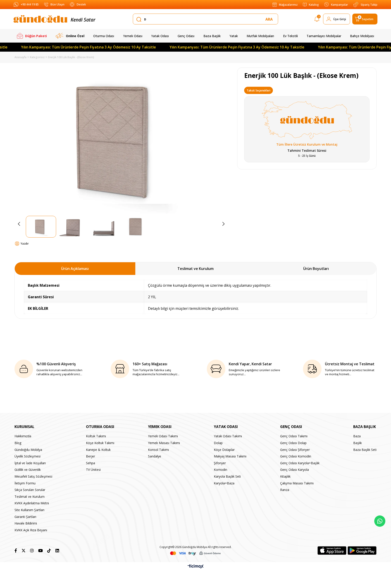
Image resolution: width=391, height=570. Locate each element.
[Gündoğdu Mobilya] (40, 19)
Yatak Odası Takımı (228, 436)
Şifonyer (220, 463)
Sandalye (154, 456)
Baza (357, 436)
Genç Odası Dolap (293, 443)
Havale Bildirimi (25, 523)
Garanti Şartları (25, 517)
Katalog (314, 5)
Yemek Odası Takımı (163, 436)
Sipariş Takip (369, 5)
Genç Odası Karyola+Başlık (299, 463)
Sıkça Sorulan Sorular (29, 490)
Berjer (90, 456)
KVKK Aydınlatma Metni (31, 503)
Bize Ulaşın (57, 4)
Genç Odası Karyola (294, 469)
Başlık (357, 443)
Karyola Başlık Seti (227, 476)
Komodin (220, 469)
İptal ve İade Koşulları (30, 463)
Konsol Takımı (158, 449)
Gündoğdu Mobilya (28, 449)
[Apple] (331, 550)
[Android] (362, 550)
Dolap (218, 443)
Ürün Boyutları (316, 268)
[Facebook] (15, 550)
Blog (17, 443)
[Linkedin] (57, 550)
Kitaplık (285, 476)
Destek (81, 4)
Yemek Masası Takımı (164, 443)
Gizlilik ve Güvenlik (27, 469)
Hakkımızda (22, 436)
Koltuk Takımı (96, 436)
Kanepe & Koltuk (98, 449)
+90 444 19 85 (30, 4)
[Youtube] (40, 550)
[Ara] (270, 19)
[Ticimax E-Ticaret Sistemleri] (196, 566)
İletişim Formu (25, 483)
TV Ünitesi (93, 469)
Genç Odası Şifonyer (295, 449)
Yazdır (25, 243)
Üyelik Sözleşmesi (27, 456)
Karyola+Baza (224, 483)
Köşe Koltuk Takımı (100, 443)
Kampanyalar (339, 5)
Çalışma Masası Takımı (297, 483)
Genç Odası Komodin (295, 456)
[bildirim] (317, 20)
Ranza (284, 490)
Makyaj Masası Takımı (230, 456)
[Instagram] (32, 550)
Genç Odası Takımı (294, 436)
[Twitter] (23, 550)
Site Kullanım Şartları (29, 510)
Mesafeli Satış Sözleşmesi (33, 476)
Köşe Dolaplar (224, 449)
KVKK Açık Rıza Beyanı (30, 530)
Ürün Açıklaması (75, 268)
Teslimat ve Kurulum (195, 268)
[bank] (195, 553)
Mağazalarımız (288, 5)
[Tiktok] (49, 550)
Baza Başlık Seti (365, 449)
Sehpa (90, 463)
